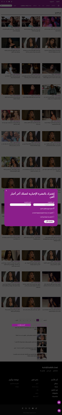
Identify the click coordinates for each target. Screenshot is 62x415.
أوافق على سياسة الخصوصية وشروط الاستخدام (42, 213)
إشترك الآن (49, 221)
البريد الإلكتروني (51, 202)
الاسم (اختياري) (27, 202)
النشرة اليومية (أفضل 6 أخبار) (46, 209)
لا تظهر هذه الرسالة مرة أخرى (46, 217)
